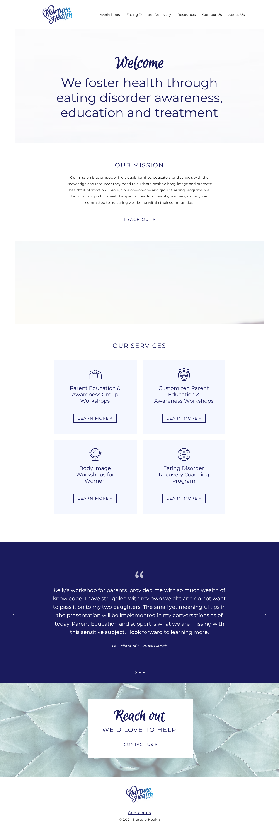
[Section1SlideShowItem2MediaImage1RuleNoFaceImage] (140, 672)
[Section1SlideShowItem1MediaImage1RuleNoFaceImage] (136, 673)
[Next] (266, 612)
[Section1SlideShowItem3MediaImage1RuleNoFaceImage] (144, 672)
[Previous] (13, 612)
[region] (95, 397)
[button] (110, 14)
